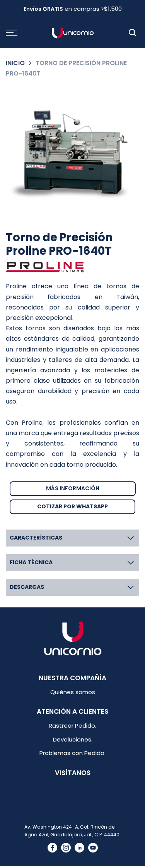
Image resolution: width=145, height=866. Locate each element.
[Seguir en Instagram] (66, 848)
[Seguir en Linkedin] (79, 848)
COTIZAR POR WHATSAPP (72, 506)
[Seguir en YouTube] (93, 848)
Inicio (15, 63)
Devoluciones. (72, 739)
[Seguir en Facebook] (52, 848)
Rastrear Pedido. (72, 725)
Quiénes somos (72, 692)
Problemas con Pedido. (72, 753)
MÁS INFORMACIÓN (72, 488)
